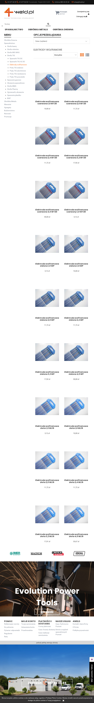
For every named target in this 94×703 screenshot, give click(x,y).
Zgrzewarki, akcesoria (15, 92)
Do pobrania (8, 627)
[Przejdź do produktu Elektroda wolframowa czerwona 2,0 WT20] (76, 81)
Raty (6, 637)
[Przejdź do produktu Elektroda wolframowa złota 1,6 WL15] (76, 406)
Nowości (7, 114)
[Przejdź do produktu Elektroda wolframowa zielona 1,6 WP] (76, 243)
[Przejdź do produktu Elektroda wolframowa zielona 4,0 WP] (76, 352)
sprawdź (47, 612)
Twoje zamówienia (28, 624)
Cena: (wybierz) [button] (41, 41)
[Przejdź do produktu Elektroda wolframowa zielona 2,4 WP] (76, 298)
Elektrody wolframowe (18, 65)
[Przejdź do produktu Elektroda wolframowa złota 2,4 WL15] (76, 460)
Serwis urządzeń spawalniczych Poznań (62, 632)
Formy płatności (44, 626)
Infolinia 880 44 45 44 (62, 2)
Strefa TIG (11, 55)
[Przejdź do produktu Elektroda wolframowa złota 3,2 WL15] (47, 514)
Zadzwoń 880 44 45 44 (47, 683)
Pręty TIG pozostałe (17, 77)
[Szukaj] (48, 24)
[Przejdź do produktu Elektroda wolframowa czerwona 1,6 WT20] (47, 81)
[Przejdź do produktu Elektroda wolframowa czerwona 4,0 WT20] (47, 189)
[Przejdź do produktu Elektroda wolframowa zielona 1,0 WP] (47, 243)
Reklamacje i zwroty (11, 624)
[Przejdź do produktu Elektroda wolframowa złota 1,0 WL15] (47, 406)
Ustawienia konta (28, 627)
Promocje (7, 117)
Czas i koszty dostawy (46, 630)
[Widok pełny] (87, 55)
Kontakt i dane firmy (80, 624)
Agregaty (7, 107)
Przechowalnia (27, 630)
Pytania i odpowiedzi (12, 630)
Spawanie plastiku (14, 95)
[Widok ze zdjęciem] (82, 55)
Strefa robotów (13, 49)
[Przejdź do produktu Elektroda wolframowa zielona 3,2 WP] (47, 352)
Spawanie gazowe (14, 80)
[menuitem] (15, 29)
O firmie (76, 627)
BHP (9, 98)
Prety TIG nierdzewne (18, 74)
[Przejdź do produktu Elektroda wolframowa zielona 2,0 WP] (47, 298)
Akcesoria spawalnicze (15, 83)
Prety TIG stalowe (16, 68)
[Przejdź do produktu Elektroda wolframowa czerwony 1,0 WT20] (76, 189)
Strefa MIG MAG (13, 52)
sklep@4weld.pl (79, 2)
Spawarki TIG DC (16, 58)
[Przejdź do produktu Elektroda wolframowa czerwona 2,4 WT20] (47, 135)
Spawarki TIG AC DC (17, 62)
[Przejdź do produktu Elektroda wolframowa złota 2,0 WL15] (47, 460)
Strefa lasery (12, 46)
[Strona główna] (22, 13)
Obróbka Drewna (10, 40)
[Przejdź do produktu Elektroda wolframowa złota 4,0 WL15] (76, 514)
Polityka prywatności (81, 630)
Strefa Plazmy (12, 89)
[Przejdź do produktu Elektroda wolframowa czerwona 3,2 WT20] (76, 135)
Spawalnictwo (9, 43)
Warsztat (7, 104)
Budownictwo (9, 110)
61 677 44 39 (12, 2)
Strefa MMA (11, 86)
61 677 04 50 (23, 2)
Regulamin (8, 634)
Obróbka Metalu (10, 101)
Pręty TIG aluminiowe (18, 71)
